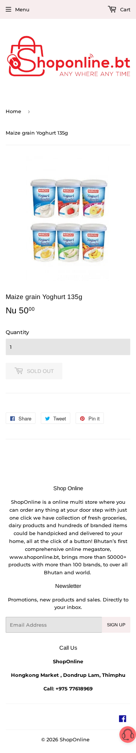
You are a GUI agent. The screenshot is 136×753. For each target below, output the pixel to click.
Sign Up (116, 624)
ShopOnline (75, 739)
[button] (127, 735)
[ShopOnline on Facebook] (123, 720)
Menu (22, 9)
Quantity (17, 332)
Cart (124, 9)
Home (13, 111)
